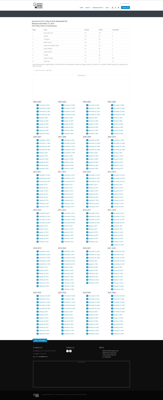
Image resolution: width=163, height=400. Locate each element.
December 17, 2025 (119, 305)
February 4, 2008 (68, 168)
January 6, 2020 (68, 267)
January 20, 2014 (118, 191)
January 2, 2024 (68, 311)
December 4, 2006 (44, 140)
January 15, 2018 (118, 232)
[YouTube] (112, 7)
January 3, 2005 (93, 118)
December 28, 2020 (94, 257)
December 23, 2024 (94, 305)
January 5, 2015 (43, 226)
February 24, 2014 (119, 206)
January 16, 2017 (93, 232)
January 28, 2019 (43, 276)
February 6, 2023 (43, 327)
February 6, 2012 (68, 200)
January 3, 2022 (118, 267)
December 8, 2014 (44, 213)
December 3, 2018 (44, 251)
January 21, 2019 (43, 273)
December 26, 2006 (44, 149)
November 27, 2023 (69, 296)
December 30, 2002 (44, 114)
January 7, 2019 (43, 267)
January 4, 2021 (93, 261)
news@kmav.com (43, 356)
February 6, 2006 (118, 133)
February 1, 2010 (118, 165)
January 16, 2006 (118, 124)
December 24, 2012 (94, 178)
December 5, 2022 (44, 299)
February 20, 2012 (69, 206)
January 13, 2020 (68, 270)
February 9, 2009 (93, 168)
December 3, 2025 (119, 299)
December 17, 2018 (44, 257)
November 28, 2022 (44, 296)
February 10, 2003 (44, 133)
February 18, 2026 (119, 333)
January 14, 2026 (118, 318)
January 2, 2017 (93, 226)
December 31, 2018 (44, 264)
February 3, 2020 (68, 280)
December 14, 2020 (94, 251)
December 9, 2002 (44, 105)
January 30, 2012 (68, 197)
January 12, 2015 (43, 229)
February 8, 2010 (118, 168)
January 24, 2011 (43, 194)
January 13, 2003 (43, 121)
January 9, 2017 (93, 229)
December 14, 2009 (119, 143)
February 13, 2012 (69, 203)
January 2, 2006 (118, 118)
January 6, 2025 (93, 311)
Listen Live (125, 7)
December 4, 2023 (69, 299)
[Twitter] (118, 7)
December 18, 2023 (69, 305)
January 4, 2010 (118, 153)
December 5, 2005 (119, 105)
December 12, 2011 (69, 175)
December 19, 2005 (119, 111)
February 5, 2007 (43, 168)
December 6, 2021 (119, 254)
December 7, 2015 (69, 213)
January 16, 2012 (68, 191)
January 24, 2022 (118, 276)
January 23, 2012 (68, 194)
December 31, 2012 (94, 181)
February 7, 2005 (93, 133)
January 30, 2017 (93, 238)
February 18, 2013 (94, 203)
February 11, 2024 (69, 330)
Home (81, 7)
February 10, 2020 (69, 283)
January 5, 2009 (93, 153)
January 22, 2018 (118, 235)
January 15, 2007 (43, 159)
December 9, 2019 (69, 254)
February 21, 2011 (44, 206)
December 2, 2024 (94, 296)
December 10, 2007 (69, 143)
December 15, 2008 (94, 143)
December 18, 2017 (119, 219)
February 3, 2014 (118, 197)
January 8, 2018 (118, 229)
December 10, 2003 (69, 105)
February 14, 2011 (44, 203)
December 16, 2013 (119, 175)
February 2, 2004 (68, 130)
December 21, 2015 (69, 219)
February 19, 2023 (44, 333)
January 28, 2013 (93, 194)
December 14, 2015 (69, 216)
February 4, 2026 (118, 327)
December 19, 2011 (69, 178)
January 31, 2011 (43, 197)
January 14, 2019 (43, 270)
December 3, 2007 (69, 140)
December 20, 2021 (119, 261)
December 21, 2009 (119, 146)
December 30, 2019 (69, 264)
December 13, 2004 (94, 108)
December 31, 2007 (69, 153)
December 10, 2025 (119, 302)
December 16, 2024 (94, 302)
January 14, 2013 (93, 188)
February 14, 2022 (119, 286)
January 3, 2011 (43, 184)
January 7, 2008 (68, 156)
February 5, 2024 (68, 327)
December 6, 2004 (94, 105)
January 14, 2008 (68, 159)
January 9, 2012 (68, 188)
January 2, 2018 (118, 226)
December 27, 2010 (44, 181)
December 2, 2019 (69, 251)
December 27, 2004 (94, 114)
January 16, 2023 (43, 318)
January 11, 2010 (118, 156)
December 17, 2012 (94, 175)
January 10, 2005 (93, 121)
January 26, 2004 (68, 127)
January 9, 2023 (43, 315)
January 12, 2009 (93, 156)
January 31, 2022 (118, 280)
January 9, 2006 (118, 121)
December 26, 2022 (44, 308)
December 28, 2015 (69, 222)
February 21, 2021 (94, 283)
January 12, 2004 (68, 121)
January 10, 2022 (118, 270)
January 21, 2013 (93, 191)
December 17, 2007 (69, 146)
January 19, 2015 (43, 232)
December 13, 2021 (119, 257)
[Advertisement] (81, 88)
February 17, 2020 (69, 286)
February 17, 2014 (119, 203)
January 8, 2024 (68, 315)
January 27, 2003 (43, 127)
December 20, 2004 (94, 111)
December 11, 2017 (119, 216)
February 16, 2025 (94, 330)
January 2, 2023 (43, 311)
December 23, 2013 (119, 178)
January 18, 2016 (68, 232)
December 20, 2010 (44, 178)
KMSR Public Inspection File (109, 353)
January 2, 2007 (43, 153)
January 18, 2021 (93, 267)
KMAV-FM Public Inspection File (110, 351)
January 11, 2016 (68, 229)
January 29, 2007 (43, 165)
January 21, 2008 (68, 162)
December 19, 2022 (44, 305)
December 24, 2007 (69, 149)
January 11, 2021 (93, 264)
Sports (87, 7)
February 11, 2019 (44, 283)
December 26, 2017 (119, 222)
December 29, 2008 (94, 149)
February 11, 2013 (94, 200)
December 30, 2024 (94, 308)
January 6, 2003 (43, 118)
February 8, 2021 (93, 276)
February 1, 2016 (68, 238)
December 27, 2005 (119, 114)
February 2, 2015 (43, 238)
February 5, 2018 (118, 241)
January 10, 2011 (43, 188)
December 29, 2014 (44, 222)
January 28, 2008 (68, 165)
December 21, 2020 (94, 254)
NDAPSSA (41, 21)
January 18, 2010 (118, 159)
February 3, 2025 (93, 324)
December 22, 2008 (94, 146)
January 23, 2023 (43, 321)
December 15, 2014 (44, 216)
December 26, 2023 (69, 308)
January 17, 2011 (43, 191)
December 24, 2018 (44, 261)
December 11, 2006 (44, 143)
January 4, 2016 (68, 226)
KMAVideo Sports (98, 7)
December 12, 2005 (119, 108)
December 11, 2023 (69, 302)
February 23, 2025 (94, 333)
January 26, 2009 (93, 162)
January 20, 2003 (43, 124)
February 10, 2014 (119, 200)
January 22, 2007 (43, 162)
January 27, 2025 (93, 321)
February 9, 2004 (68, 133)
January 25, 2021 (93, 270)
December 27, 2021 (119, 264)
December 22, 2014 (44, 219)
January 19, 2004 (68, 124)
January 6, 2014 (118, 184)
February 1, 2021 (93, 273)
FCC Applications (107, 357)
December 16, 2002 (44, 108)
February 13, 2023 (44, 330)
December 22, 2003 (69, 111)
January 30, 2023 (43, 324)
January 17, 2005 (93, 124)
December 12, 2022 (44, 302)
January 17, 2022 (118, 273)
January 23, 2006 (118, 127)
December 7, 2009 (119, 140)
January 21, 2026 (118, 321)
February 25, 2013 (94, 206)
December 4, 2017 (119, 213)
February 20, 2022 (119, 289)
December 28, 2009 (119, 149)
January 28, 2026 (118, 324)
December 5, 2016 (94, 213)
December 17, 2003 (69, 108)
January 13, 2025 (93, 315)
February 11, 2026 (119, 330)
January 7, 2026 (118, 315)
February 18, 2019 (44, 286)
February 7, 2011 (43, 200)
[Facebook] (115, 7)
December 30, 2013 (119, 181)
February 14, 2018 (119, 245)
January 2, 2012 (68, 184)
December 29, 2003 (69, 114)
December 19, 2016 (94, 219)
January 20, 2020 (68, 273)
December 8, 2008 (94, 140)
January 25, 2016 (68, 235)
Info (107, 7)
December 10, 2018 (44, 254)
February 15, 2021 (94, 280)
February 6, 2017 (93, 241)
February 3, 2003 (43, 130)
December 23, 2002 (44, 111)
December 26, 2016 (94, 222)
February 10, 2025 (94, 327)
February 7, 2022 (118, 283)
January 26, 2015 (43, 235)
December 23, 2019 (69, 261)
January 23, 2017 (93, 235)
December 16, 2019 (69, 257)
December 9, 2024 (94, 299)
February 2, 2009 (93, 165)
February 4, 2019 (43, 280)
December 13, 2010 (44, 175)
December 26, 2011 (69, 181)
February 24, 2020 (69, 289)
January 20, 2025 (93, 318)
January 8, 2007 (43, 156)
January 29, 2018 (118, 238)
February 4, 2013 (93, 197)
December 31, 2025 (119, 311)
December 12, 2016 (94, 216)
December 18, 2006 (44, 146)
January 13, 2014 (118, 188)
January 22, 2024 (68, 321)
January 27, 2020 (68, 276)
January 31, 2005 (93, 130)
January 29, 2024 (68, 324)
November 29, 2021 (119, 251)
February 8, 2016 (68, 241)
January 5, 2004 (68, 118)
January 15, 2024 (68, 318)
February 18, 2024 (69, 333)
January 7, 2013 (93, 184)
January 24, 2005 (93, 127)
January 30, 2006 (118, 130)
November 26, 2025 (119, 296)
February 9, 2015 (43, 241)
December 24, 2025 (119, 308)
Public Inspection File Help (109, 355)
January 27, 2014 (118, 194)
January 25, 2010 (118, 162)
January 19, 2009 (93, 159)
